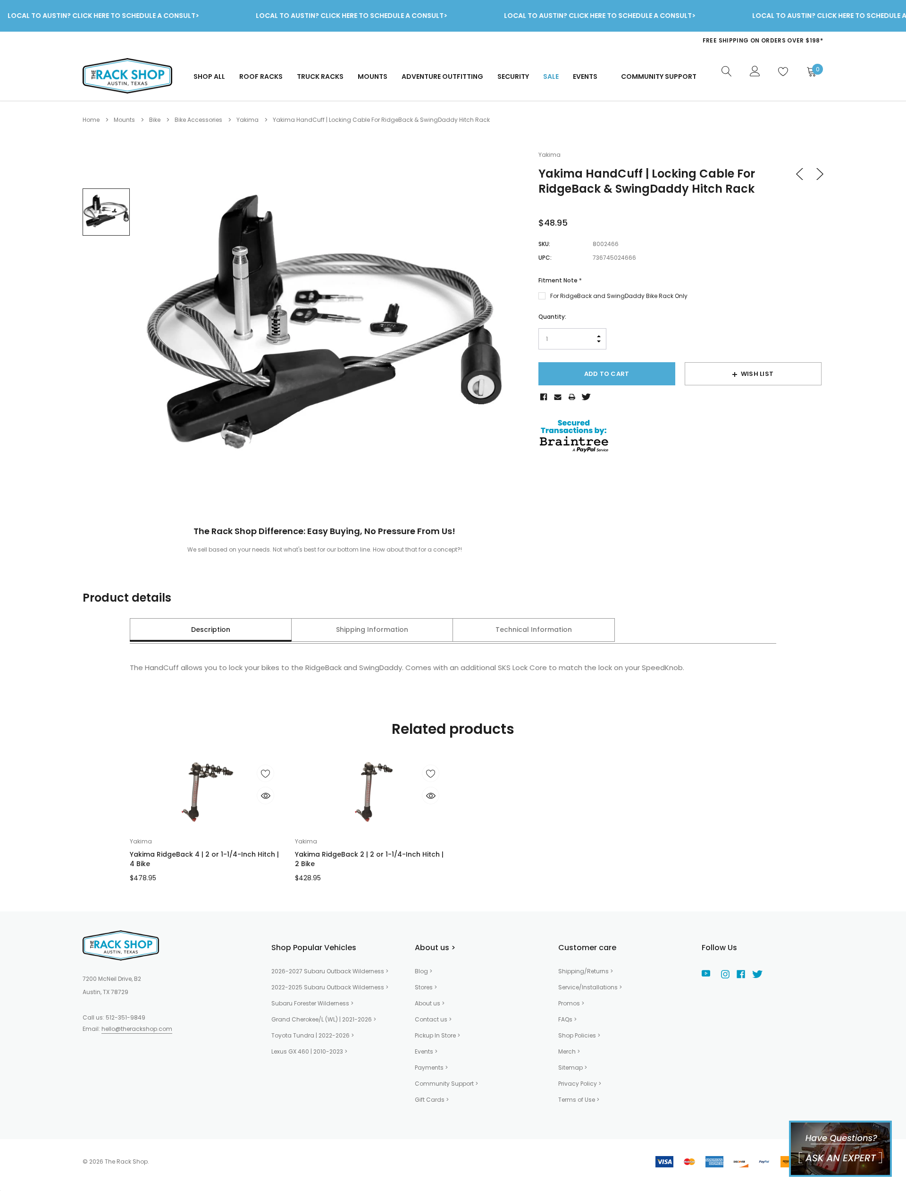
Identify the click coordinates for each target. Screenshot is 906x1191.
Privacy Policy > (579, 1084)
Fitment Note (560, 280)
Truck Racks (320, 76)
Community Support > (446, 1084)
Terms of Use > (578, 1100)
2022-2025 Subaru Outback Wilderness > (329, 987)
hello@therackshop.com (136, 1029)
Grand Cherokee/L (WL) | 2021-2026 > (323, 1019)
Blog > (423, 971)
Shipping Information (372, 629)
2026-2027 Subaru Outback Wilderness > (329, 971)
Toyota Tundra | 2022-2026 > (312, 1035)
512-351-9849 (125, 1017)
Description (210, 629)
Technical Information (533, 629)
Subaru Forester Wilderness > (312, 1003)
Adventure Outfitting (442, 76)
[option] (634, 45)
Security (513, 76)
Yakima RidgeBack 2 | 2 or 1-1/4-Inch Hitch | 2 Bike (369, 859)
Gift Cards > (432, 1100)
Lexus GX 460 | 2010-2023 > (309, 1051)
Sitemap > (572, 1067)
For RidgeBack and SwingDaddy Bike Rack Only (619, 296)
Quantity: (552, 317)
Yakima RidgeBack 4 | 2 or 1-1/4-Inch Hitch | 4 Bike (204, 859)
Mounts (372, 76)
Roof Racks (261, 76)
